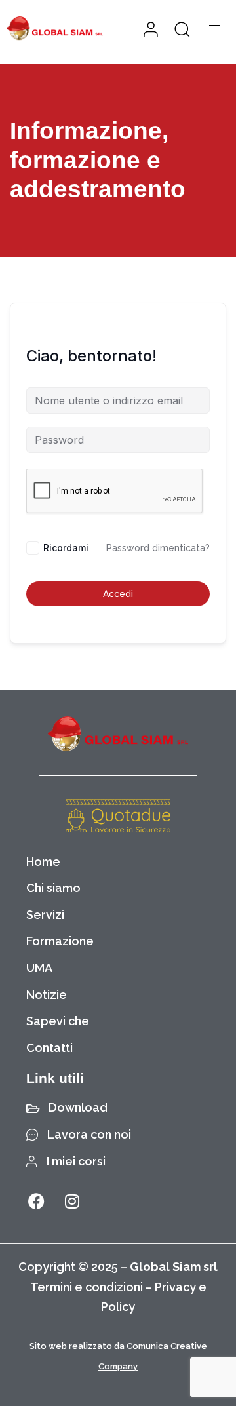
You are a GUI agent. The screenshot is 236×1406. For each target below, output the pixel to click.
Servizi (45, 915)
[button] (177, 29)
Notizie (46, 995)
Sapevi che (57, 1021)
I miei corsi (76, 1161)
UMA (39, 968)
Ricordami (65, 547)
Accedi (118, 594)
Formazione (60, 941)
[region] (118, 1286)
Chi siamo (53, 888)
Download (78, 1107)
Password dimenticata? (158, 548)
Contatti (49, 1048)
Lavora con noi (89, 1134)
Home (43, 862)
